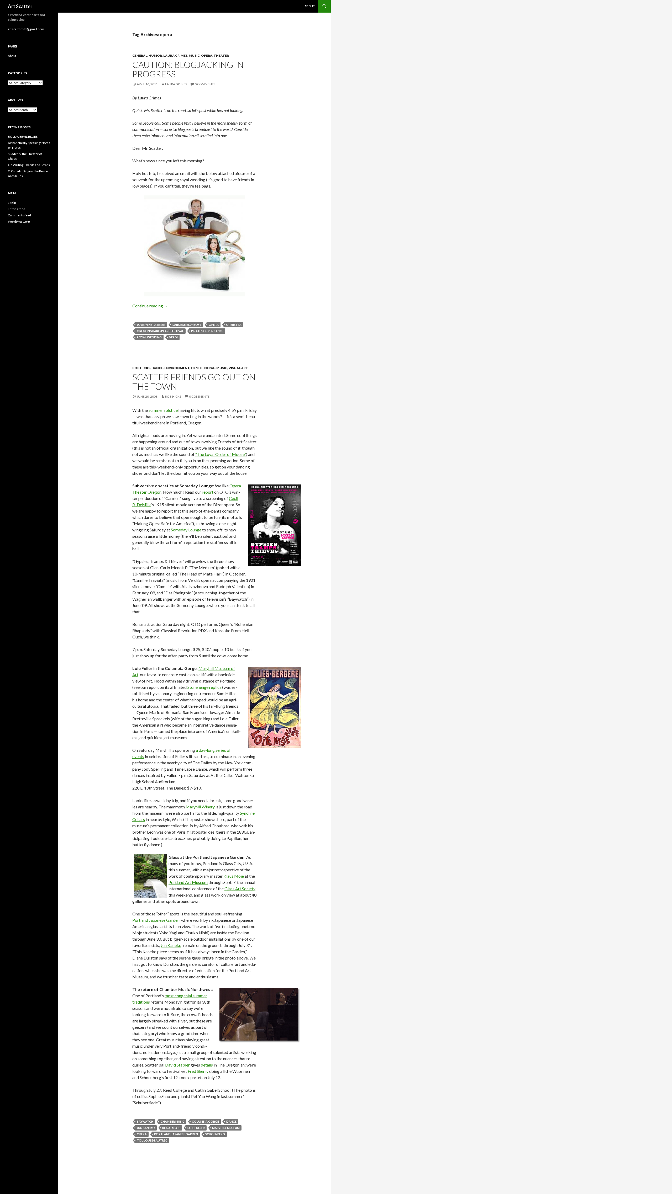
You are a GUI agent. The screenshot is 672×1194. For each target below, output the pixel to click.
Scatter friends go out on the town (193, 382)
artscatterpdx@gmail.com (26, 29)
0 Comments (205, 84)
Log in (12, 203)
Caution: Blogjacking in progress (188, 69)
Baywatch (145, 1121)
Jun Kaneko (171, 945)
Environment (177, 368)
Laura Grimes (175, 55)
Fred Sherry (198, 1071)
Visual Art (238, 368)
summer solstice (163, 410)
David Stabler (177, 1064)
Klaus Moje (233, 875)
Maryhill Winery (200, 806)
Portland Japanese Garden (156, 920)
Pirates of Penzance (207, 331)
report (207, 491)
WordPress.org (19, 221)
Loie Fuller (196, 1127)
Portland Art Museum (188, 882)
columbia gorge (205, 1121)
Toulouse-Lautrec (152, 1140)
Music (194, 55)
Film (195, 368)
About (309, 6)
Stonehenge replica (204, 687)
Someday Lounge (186, 529)
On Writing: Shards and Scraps (29, 165)
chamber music (173, 1121)
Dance (157, 368)
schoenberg (215, 1134)
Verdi (173, 337)
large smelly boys (186, 324)
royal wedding (149, 337)
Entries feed (16, 209)
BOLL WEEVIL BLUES (23, 136)
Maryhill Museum (226, 1127)
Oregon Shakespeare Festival (160, 331)
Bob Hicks (141, 368)
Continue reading (150, 305)
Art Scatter (20, 6)
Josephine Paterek (151, 324)
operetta (234, 324)
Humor (155, 55)
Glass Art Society (239, 888)
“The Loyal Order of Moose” (220, 454)
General (139, 55)
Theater (221, 55)
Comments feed (19, 215)
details (207, 1064)
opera (206, 55)
